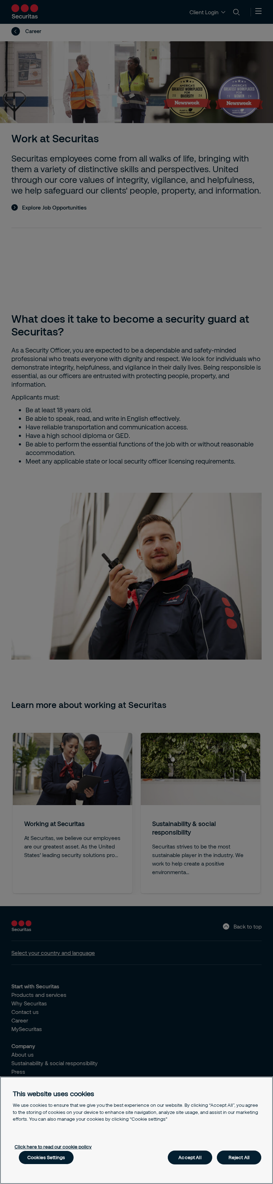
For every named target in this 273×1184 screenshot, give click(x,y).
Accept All (189, 1157)
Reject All (239, 1157)
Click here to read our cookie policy (53, 1146)
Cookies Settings (46, 1157)
